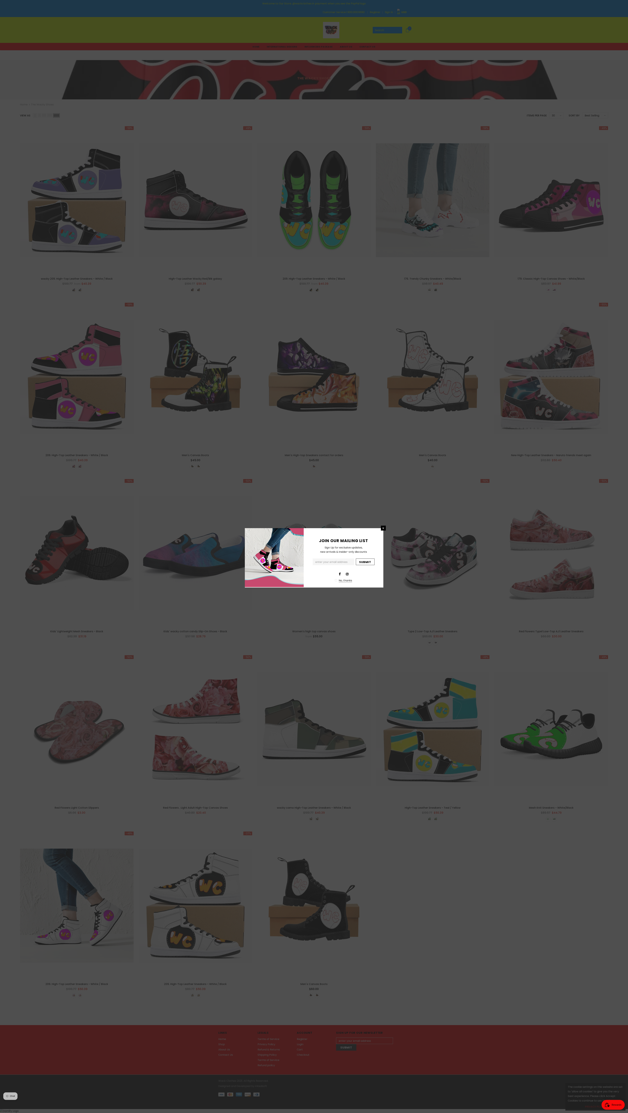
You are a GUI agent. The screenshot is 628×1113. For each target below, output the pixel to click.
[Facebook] (339, 573)
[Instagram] (347, 573)
